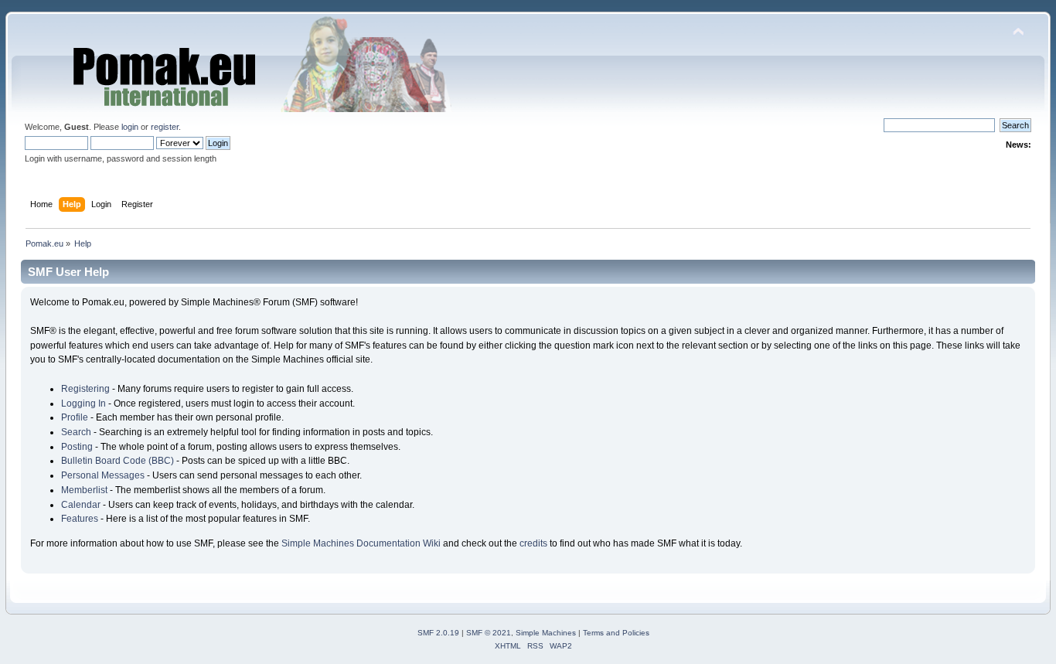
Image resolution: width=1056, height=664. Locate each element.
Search (76, 432)
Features (79, 518)
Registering (85, 388)
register (165, 126)
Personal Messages (103, 475)
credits (533, 543)
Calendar (80, 504)
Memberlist (84, 490)
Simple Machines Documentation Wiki (361, 543)
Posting (77, 446)
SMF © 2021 (488, 632)
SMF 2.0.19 (438, 632)
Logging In (83, 403)
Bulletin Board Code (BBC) (117, 460)
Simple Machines (546, 632)
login (129, 126)
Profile (74, 417)
